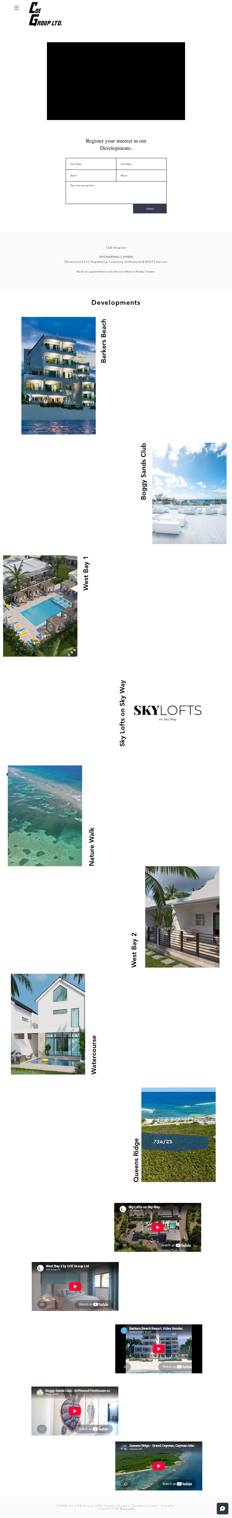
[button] (16, 8)
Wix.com (127, 1508)
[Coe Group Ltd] (7, 774)
